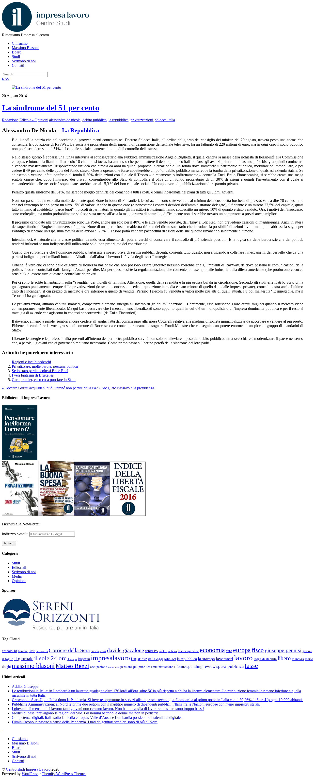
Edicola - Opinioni (33, 120)
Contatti (18, 65)
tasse (251, 665)
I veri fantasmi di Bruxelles (33, 375)
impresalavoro (110, 658)
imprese (139, 658)
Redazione (10, 120)
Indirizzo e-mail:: (15, 534)
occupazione (98, 667)
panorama (113, 666)
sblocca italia (165, 120)
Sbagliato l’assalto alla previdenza (126, 388)
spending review (201, 666)
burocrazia (42, 651)
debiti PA (151, 651)
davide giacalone (125, 650)
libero (284, 658)
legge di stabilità (265, 659)
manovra (298, 659)
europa (242, 650)
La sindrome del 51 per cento (50, 107)
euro (229, 651)
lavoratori (224, 659)
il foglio (7, 659)
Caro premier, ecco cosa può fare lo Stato (44, 380)
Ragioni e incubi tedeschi (31, 362)
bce (32, 650)
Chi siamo (20, 43)
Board (16, 52)
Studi (16, 56)
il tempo (72, 659)
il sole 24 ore (50, 658)
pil (135, 666)
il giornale (23, 658)
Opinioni (19, 581)
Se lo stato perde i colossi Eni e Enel (40, 371)
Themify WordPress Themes (64, 774)
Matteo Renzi (72, 665)
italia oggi (155, 659)
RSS (5, 79)
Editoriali (19, 567)
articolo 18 (9, 651)
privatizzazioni (141, 120)
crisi (103, 651)
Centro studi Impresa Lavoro (28, 769)
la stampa (206, 658)
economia (212, 650)
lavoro (243, 658)
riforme (180, 666)
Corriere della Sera (69, 650)
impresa (84, 659)
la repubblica (118, 120)
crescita (95, 651)
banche (23, 651)
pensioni (126, 667)
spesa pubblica (230, 666)
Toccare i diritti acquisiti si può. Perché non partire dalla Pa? (50, 388)
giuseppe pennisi (283, 650)
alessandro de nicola (64, 120)
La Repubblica (80, 130)
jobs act (170, 659)
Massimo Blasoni (25, 48)
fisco (258, 649)
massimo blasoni (33, 665)
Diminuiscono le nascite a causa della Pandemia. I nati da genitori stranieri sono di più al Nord (85, 722)
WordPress (30, 774)
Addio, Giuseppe (25, 686)
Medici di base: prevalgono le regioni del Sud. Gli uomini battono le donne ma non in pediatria (85, 713)
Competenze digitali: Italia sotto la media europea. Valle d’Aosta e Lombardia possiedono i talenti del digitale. (97, 717)
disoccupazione (188, 651)
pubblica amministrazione (156, 667)
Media (17, 576)
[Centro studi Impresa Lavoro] (45, 30)
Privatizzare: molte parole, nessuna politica (45, 366)
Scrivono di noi (24, 61)
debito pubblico (94, 120)
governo (307, 651)
